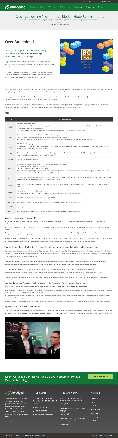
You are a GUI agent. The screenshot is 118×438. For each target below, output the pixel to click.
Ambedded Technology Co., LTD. (25, 435)
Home (51, 24)
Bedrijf (42, 7)
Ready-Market (109, 435)
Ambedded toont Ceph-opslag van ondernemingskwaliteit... (72, 420)
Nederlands (108, 1)
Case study (78, 7)
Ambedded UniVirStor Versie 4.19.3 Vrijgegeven (72, 409)
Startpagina (34, 7)
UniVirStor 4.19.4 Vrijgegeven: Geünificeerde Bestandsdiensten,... (72, 399)
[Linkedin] (10, 422)
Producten (53, 7)
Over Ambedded (64, 24)
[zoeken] (84, 1)
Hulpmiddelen (65, 7)
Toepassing (90, 7)
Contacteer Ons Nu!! (100, 376)
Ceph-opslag (53, 153)
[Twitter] (8, 422)
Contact (101, 7)
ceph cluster (66, 253)
